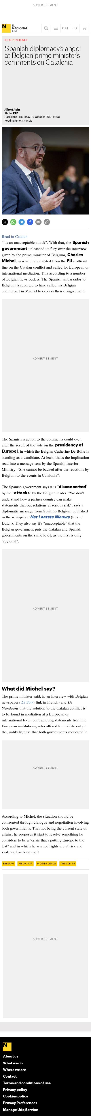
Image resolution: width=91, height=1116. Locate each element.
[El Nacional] (6, 28)
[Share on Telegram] (22, 222)
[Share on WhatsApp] (13, 222)
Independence (46, 864)
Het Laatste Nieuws (50, 517)
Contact (10, 1076)
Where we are (14, 1070)
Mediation (25, 864)
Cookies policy (15, 1096)
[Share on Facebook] (30, 222)
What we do (13, 1063)
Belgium (8, 864)
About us (10, 1056)
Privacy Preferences (20, 1103)
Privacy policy (15, 1090)
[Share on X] (5, 222)
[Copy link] (47, 222)
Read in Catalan (14, 236)
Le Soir (27, 702)
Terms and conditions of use (27, 1083)
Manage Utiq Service (20, 1110)
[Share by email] (38, 222)
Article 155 (68, 864)
